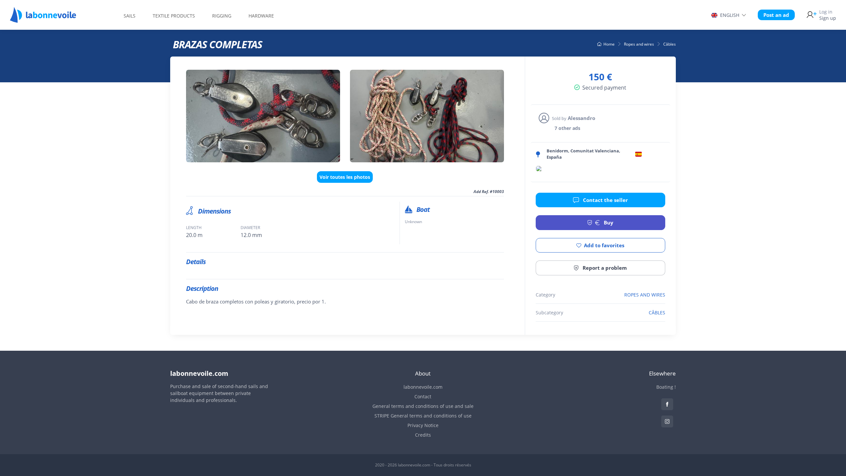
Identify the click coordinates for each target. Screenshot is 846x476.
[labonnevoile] (43, 20)
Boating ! (666, 387)
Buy (607, 222)
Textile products (174, 16)
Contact (422, 396)
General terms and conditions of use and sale (423, 406)
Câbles (669, 44)
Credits (423, 435)
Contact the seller (605, 200)
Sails (129, 16)
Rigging (221, 16)
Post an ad (776, 15)
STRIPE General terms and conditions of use (423, 416)
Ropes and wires (639, 44)
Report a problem (604, 267)
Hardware (261, 16)
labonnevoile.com (423, 387)
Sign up (827, 15)
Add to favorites (604, 245)
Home (609, 44)
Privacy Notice (423, 425)
